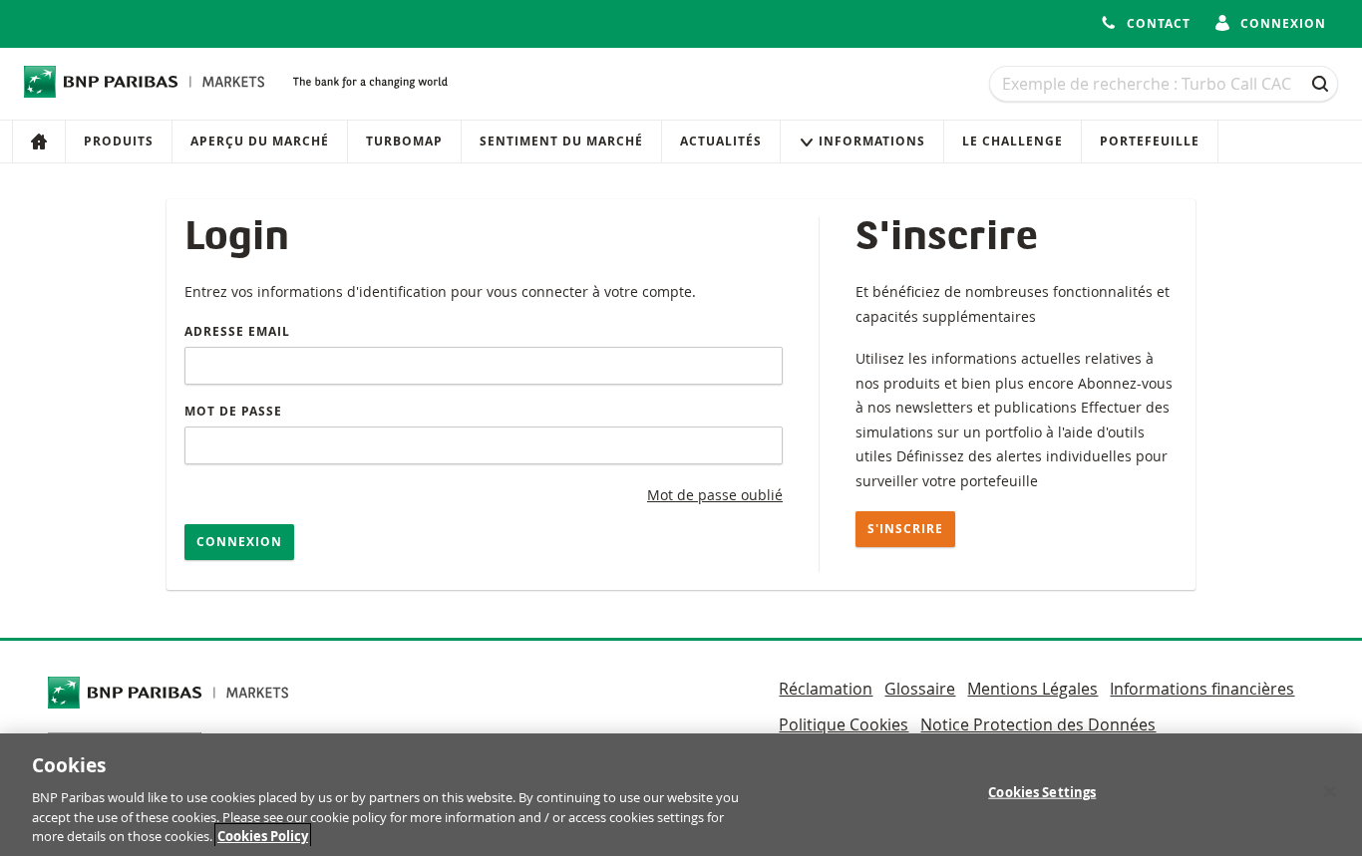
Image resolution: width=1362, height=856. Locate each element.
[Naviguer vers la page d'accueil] (144, 82)
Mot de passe (233, 411)
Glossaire (919, 689)
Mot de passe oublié (715, 494)
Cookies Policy (262, 835)
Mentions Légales (1032, 689)
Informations (872, 141)
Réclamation (825, 689)
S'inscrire (905, 528)
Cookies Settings (1042, 792)
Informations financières (1202, 689)
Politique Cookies (843, 724)
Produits (119, 141)
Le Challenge (1012, 141)
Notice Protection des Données (1038, 724)
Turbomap (404, 141)
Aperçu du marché (259, 141)
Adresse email (237, 331)
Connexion (239, 541)
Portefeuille (1149, 141)
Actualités (721, 141)
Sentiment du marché (561, 141)
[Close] (1330, 792)
